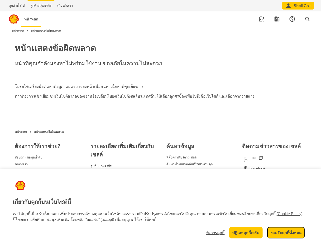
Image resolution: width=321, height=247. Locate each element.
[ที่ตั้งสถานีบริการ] (262, 19)
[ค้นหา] (307, 19)
